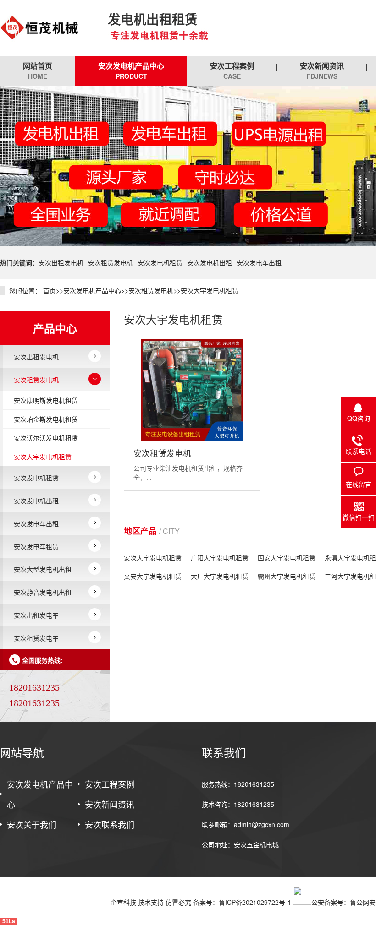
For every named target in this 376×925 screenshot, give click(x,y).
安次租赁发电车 (36, 637)
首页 (49, 290)
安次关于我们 (31, 824)
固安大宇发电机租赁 (286, 557)
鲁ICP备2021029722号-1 (255, 902)
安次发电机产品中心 (131, 70)
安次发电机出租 (209, 262)
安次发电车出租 (259, 262)
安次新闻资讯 (322, 70)
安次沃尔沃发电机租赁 (46, 437)
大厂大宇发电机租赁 (220, 576)
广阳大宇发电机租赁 (220, 557)
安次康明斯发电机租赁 (46, 400)
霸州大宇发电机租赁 (286, 576)
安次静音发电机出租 (43, 592)
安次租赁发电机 (110, 262)
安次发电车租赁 (36, 546)
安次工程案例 (232, 70)
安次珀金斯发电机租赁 (46, 419)
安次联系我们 (109, 824)
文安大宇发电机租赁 (153, 576)
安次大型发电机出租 (43, 569)
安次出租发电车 (36, 615)
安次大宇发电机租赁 (209, 290)
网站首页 (37, 70)
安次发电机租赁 (160, 262)
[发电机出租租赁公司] (40, 28)
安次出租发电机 (61, 262)
